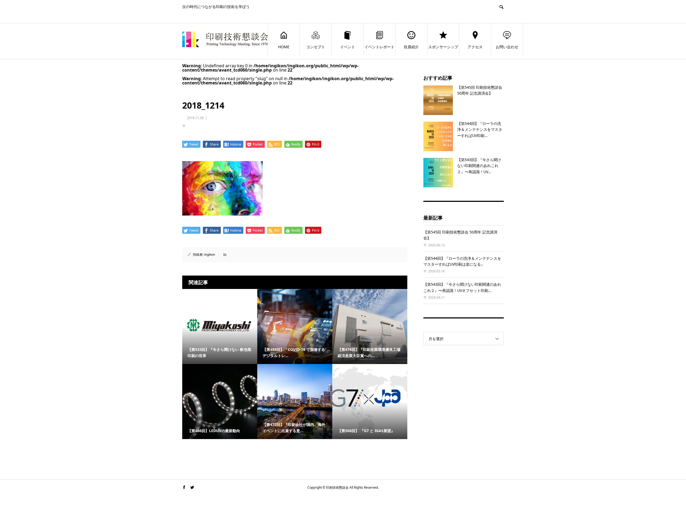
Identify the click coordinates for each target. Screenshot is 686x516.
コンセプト (315, 46)
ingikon (209, 254)
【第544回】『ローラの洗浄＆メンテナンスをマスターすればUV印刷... (479, 129)
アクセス (475, 46)
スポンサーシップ (443, 46)
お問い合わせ (507, 46)
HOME (283, 46)
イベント (347, 46)
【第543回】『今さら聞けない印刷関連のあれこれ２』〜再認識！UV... (479, 165)
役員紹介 (411, 46)
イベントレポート (379, 46)
